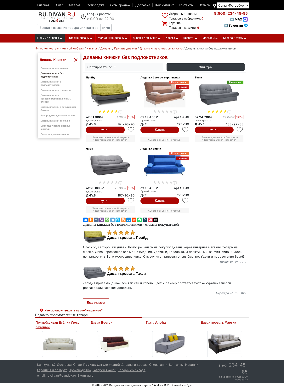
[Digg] (155, 220)
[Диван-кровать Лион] (110, 165)
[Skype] (118, 220)
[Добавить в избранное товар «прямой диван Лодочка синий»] (185, 200)
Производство (80, 370)
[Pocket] (150, 220)
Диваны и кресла (134, 365)
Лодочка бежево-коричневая (160, 77)
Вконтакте (85, 375)
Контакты (186, 5)
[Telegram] (112, 220)
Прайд (90, 77)
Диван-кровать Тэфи (126, 274)
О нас (59, 5)
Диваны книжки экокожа (55, 120)
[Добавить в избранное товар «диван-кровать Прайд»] (131, 130)
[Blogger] (123, 220)
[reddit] (134, 220)
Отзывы (205, 5)
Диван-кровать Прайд (127, 238)
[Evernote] (139, 220)
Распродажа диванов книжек (58, 115)
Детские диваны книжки (55, 134)
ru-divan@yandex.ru (61, 375)
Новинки (191, 365)
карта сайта (241, 379)
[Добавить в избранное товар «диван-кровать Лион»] (131, 201)
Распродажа (95, 5)
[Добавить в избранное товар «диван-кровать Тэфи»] (240, 130)
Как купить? (164, 5)
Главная (43, 5)
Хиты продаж (120, 5)
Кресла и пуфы (233, 37)
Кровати (188, 37)
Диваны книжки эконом (54, 68)
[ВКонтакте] (85, 220)
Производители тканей (101, 365)
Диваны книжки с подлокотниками (51, 83)
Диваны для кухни (145, 37)
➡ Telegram (233, 25)
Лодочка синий (150, 148)
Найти (106, 27)
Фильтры (205, 67)
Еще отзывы (96, 302)
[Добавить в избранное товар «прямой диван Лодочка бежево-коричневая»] (185, 130)
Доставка (142, 5)
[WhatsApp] (107, 220)
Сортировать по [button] (100, 67)
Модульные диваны (111, 37)
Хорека (170, 37)
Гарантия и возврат (52, 370)
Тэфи (198, 77)
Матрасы (208, 37)
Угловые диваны (78, 37)
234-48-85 (231, 13)
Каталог (74, 5)
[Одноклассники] (90, 220)
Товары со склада (131, 370)
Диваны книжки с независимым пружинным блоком (56, 98)
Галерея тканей (104, 370)
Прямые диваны (48, 37)
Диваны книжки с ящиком (56, 90)
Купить (105, 129)
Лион (89, 148)
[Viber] (101, 220)
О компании (158, 365)
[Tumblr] (96, 220)
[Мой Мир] (128, 220)
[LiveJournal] (145, 220)
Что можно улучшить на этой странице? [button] (73, 310)
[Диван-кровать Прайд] (110, 94)
